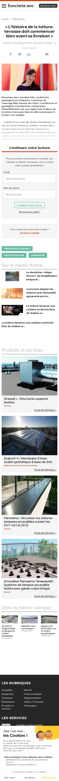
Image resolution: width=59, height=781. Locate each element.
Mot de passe (11, 188)
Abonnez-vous (48, 6)
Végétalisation (14, 255)
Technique (7, 697)
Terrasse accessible (17, 248)
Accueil (5, 19)
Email (6, 172)
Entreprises (8, 694)
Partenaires (30, 705)
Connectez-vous (29, 205)
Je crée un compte (29, 232)
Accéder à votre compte (29, 724)
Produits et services (7, 707)
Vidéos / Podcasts (34, 701)
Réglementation (32, 697)
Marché (28, 690)
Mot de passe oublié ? (29, 212)
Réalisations (19, 19)
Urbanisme (38, 255)
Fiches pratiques (33, 694)
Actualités (7, 690)
